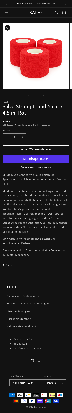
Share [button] (9, 265)
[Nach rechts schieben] (43, 95)
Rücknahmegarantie (19, 318)
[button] (6, 12)
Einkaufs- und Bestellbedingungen (28, 303)
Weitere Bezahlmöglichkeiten (36, 166)
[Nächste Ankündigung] (65, 3)
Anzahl (6, 130)
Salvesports (40, 407)
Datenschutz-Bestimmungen (24, 296)
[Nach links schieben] (28, 95)
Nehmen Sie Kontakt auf (21, 326)
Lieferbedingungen (18, 311)
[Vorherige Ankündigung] (6, 3)
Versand (19, 125)
